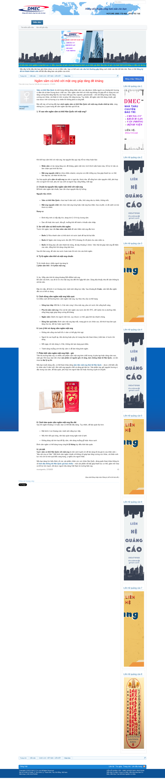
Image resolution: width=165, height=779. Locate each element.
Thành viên (50, 22)
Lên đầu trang (137, 766)
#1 (118, 469)
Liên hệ (111, 766)
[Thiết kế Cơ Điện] (85, 777)
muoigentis (45, 84)
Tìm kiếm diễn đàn (27, 27)
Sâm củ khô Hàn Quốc (46, 90)
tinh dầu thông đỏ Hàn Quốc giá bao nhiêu (56, 464)
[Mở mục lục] (117, 76)
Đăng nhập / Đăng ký (133, 79)
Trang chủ (24, 22)
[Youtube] (93, 777)
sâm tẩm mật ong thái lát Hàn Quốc (87, 365)
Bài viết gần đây (42, 27)
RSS (144, 766)
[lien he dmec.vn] (40, 62)
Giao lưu (31, 84)
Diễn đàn (37, 22)
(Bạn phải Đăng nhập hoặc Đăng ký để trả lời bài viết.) (102, 477)
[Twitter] (81, 777)
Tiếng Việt (23, 766)
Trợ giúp (119, 766)
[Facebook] (77, 777)
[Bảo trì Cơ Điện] (89, 777)
